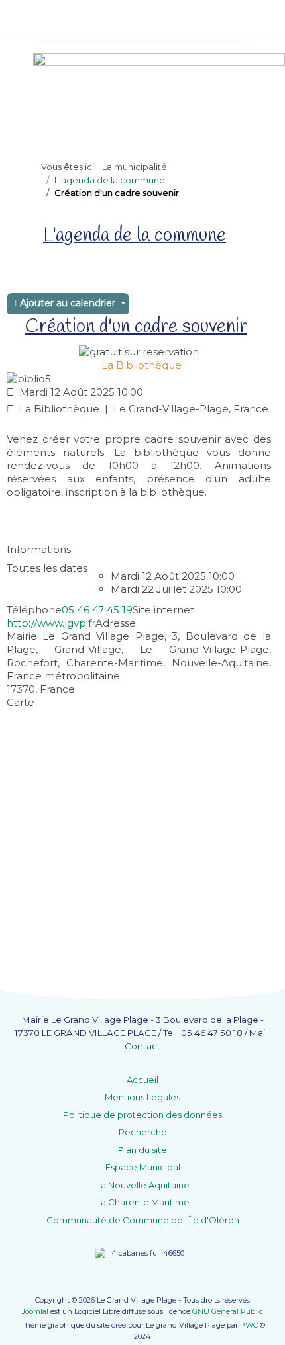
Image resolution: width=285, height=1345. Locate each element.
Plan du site (142, 1150)
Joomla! (35, 1311)
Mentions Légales (142, 1097)
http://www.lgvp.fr (51, 623)
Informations (39, 549)
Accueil (142, 1079)
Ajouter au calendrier (67, 303)
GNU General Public (227, 1311)
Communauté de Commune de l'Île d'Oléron (142, 1220)
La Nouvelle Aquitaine (143, 1185)
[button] (255, 1315)
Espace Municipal (142, 1167)
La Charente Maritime (143, 1202)
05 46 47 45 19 (97, 609)
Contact (142, 1046)
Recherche (143, 1132)
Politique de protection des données (142, 1114)
